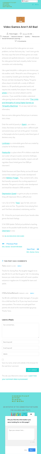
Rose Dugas (13, 34)
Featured (6, 36)
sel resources (11, 236)
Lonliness (6, 143)
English (26, 1)
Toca (18, 203)
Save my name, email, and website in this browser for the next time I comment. (20, 364)
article (4, 93)
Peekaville (6, 152)
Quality (27, 36)
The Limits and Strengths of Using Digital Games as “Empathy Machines (20, 102)
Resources (36, 36)
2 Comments (22, 41)
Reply (20, 266)
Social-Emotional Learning (11, 38)
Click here (6, 231)
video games (20, 236)
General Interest (16, 36)
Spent (24, 124)
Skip (25, 450)
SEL (6, 236)
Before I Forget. (12, 178)
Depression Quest (9, 194)
